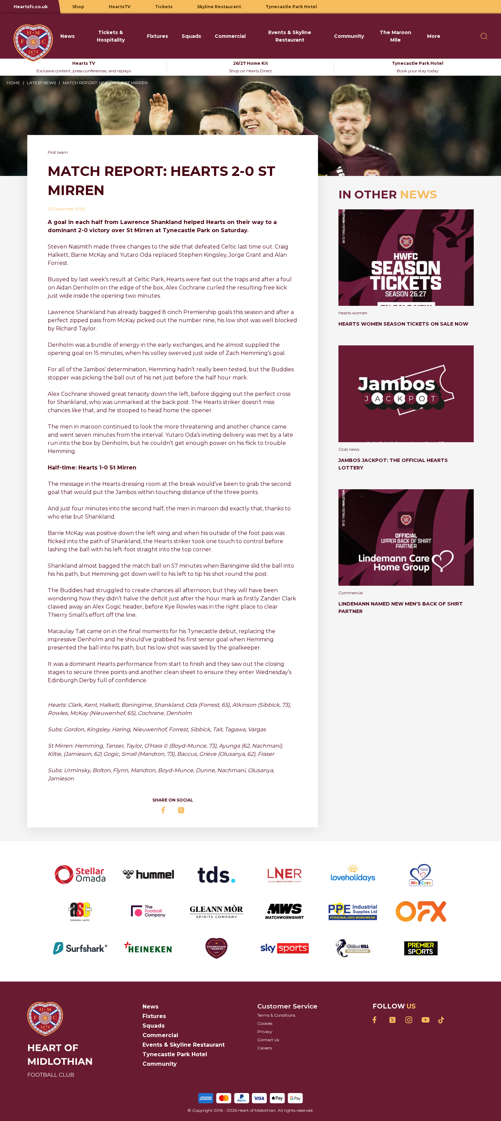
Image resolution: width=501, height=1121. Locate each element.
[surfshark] (80, 948)
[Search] (484, 36)
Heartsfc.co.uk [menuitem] (31, 6)
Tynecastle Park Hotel (174, 1054)
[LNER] (284, 874)
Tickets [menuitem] (163, 6)
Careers (264, 1047)
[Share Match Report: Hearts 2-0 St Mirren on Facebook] (164, 810)
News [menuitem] (67, 36)
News (150, 1006)
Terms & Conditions (276, 1015)
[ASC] (80, 911)
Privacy (264, 1031)
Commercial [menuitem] (230, 36)
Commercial (160, 1035)
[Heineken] (148, 948)
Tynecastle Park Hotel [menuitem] (291, 6)
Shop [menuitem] (78, 6)
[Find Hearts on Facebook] (376, 1019)
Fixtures (154, 1016)
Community (159, 1064)
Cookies (264, 1023)
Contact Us (268, 1039)
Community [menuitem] (349, 36)
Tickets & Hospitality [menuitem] (111, 36)
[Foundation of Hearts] (216, 948)
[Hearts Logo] (32, 36)
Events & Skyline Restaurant (183, 1045)
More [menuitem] (433, 36)
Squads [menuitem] (191, 36)
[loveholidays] (352, 874)
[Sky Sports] (284, 948)
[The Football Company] (148, 911)
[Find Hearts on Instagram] (408, 1019)
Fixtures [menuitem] (157, 36)
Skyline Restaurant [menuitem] (219, 6)
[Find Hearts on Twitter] (392, 1019)
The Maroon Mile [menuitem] (395, 36)
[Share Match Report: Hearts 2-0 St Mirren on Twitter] (181, 810)
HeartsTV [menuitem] (120, 6)
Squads (153, 1025)
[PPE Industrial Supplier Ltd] (352, 911)
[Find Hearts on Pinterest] (441, 1020)
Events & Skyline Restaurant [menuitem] (289, 36)
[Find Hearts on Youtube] (425, 1020)
